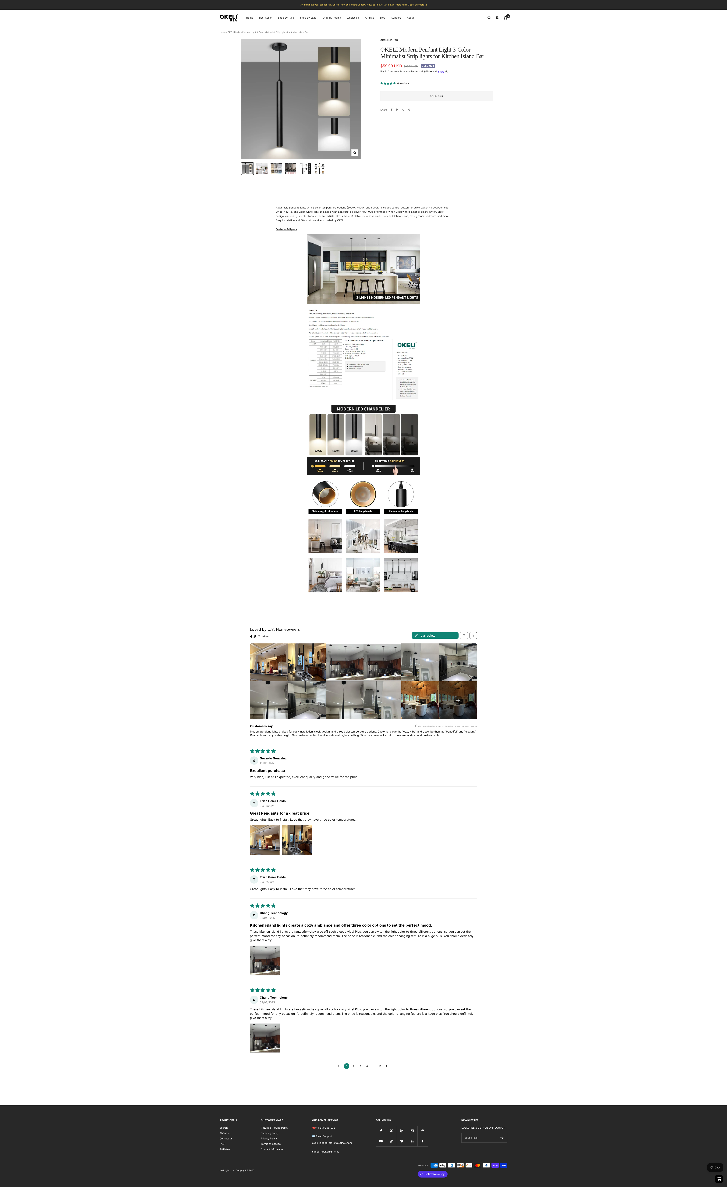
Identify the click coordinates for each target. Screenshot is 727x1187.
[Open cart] (719, 1179)
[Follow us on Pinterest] (422, 1131)
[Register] (502, 1137)
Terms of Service (271, 1143)
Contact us (226, 1138)
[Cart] (505, 18)
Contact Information (272, 1149)
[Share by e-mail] (409, 109)
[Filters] (464, 635)
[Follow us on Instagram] (412, 1131)
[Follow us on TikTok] (391, 1141)
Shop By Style (308, 17)
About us (225, 1133)
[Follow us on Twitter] (391, 1131)
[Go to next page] (388, 1066)
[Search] (489, 17)
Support (396, 17)
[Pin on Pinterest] (397, 109)
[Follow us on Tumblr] (422, 1141)
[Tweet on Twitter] (402, 109)
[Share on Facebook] (391, 109)
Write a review (425, 635)
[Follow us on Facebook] (381, 1131)
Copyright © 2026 (245, 1170)
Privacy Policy (269, 1138)
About (410, 17)
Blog (382, 17)
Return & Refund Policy (274, 1127)
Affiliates (225, 1149)
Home (249, 17)
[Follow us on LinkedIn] (412, 1141)
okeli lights (389, 40)
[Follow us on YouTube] (381, 1141)
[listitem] (269, 662)
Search (224, 1127)
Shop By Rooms (331, 17)
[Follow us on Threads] (402, 1131)
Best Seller (265, 17)
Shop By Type (286, 17)
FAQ (222, 1143)
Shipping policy (270, 1133)
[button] (388, 83)
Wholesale (353, 17)
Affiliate (369, 17)
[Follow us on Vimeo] (402, 1141)
